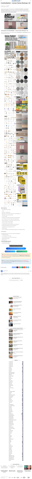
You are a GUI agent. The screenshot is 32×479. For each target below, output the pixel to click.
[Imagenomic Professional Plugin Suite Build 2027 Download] (4, 467)
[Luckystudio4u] (16, 1)
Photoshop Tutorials (16, 423)
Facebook (16, 386)
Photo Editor (16, 406)
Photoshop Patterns (16, 418)
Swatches (16, 440)
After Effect (16, 371)
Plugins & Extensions (16, 424)
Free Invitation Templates (16, 391)
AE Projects (16, 367)
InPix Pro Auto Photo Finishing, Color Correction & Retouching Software (17, 301)
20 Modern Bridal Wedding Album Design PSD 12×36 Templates (18, 348)
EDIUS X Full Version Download (16, 323)
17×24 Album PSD (16, 365)
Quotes (16, 434)
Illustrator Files (16, 397)
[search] (30, 0)
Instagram (16, 398)
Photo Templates (16, 411)
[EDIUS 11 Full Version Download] (11, 310)
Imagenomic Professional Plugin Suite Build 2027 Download (4, 471)
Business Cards (16, 378)
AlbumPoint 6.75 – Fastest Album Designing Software (17, 316)
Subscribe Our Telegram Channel (10, 251)
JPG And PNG (16, 399)
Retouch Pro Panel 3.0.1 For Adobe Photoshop (28, 471)
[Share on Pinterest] (19, 267)
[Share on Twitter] (17, 267)
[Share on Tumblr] (22, 267)
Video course (16, 447)
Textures (16, 442)
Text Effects (16, 441)
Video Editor (16, 448)
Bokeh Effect (16, 374)
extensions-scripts (16, 385)
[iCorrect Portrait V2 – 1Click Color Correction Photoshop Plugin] (19, 467)
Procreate (16, 429)
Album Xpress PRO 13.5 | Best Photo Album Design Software (17, 305)
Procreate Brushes (16, 430)
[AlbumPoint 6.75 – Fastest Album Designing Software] (11, 317)
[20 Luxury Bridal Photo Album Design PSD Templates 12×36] (11, 330)
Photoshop (16, 412)
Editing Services (16, 384)
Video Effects (16, 449)
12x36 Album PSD (14, 331)
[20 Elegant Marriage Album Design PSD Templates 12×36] (11, 345)
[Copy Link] (28, 267)
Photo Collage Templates (16, 405)
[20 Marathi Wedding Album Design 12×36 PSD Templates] (11, 338)
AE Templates (16, 368)
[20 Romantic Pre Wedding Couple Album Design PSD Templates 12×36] (11, 334)
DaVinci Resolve (16, 380)
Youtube (16, 460)
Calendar (16, 379)
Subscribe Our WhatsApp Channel (22, 251)
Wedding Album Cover (16, 455)
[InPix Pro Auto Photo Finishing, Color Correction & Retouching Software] (11, 302)
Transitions (16, 444)
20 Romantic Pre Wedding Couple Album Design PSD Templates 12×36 (18, 333)
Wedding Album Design (16, 456)
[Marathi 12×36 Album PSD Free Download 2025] (11, 353)
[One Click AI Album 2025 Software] (11, 321)
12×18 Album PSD (16, 361)
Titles (16, 443)
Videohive (16, 454)
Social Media (16, 436)
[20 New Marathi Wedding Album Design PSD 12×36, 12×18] (11, 356)
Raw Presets (16, 435)
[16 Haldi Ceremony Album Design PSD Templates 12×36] (11, 341)
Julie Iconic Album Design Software (17, 297)
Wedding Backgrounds (16, 459)
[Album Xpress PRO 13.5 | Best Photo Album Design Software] (11, 306)
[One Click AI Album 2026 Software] (11, 313)
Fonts (16, 390)
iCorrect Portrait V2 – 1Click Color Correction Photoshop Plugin (20, 471)
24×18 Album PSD (16, 366)
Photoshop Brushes (16, 416)
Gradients (16, 393)
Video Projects (16, 453)
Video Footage (16, 450)
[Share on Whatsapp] (21, 267)
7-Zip (13, 261)
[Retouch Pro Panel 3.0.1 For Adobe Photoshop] (27, 467)
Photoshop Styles (16, 422)
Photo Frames (16, 409)
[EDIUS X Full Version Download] (11, 324)
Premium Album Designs (16, 428)
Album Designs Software (15, 298)
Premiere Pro (16, 425)
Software (14, 324)
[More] (30, 267)
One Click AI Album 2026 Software (17, 312)
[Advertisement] (16, 288)
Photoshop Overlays (16, 417)
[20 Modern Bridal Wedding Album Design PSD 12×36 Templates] (11, 349)
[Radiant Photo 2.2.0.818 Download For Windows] (12, 467)
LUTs (16, 403)
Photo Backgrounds (16, 404)
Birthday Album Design (16, 373)
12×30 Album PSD (16, 362)
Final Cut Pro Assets (16, 387)
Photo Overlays (16, 410)
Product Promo (16, 431)
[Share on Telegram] (26, 267)
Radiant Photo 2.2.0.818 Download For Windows (12, 471)
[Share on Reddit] (24, 267)
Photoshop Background (16, 415)
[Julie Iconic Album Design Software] (11, 298)
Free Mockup (16, 392)
